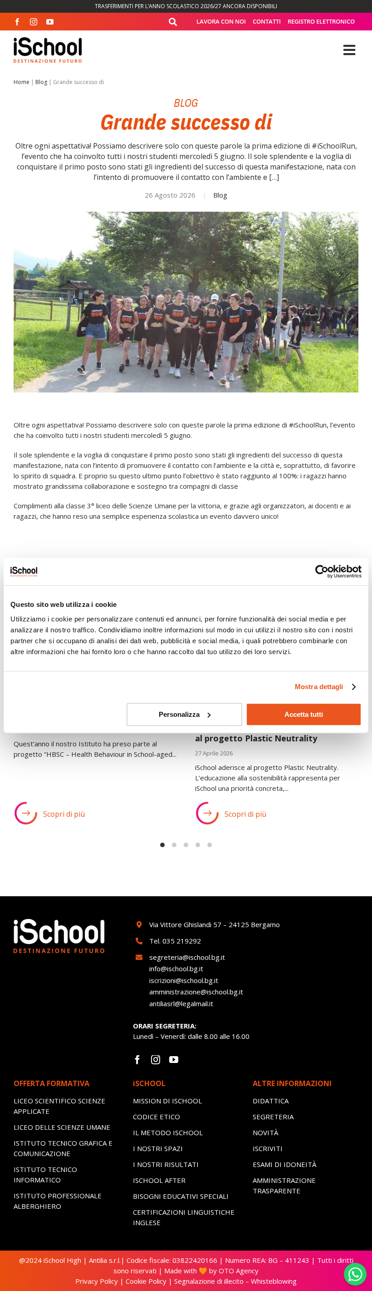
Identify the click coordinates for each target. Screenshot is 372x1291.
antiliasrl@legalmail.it (181, 1003)
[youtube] (50, 21)
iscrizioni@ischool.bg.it (183, 980)
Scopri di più (64, 814)
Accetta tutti (303, 714)
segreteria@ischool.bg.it (188, 957)
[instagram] (33, 21)
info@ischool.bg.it (176, 968)
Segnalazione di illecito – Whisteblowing (235, 1281)
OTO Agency (238, 1270)
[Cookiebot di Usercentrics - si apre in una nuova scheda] (322, 571)
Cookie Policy (146, 1281)
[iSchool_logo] (48, 40)
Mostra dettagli (319, 686)
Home (21, 82)
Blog (41, 82)
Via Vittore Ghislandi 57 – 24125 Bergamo (214, 924)
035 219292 (181, 940)
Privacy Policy (96, 1281)
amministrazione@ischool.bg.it (196, 991)
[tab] (162, 845)
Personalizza (179, 714)
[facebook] (17, 21)
